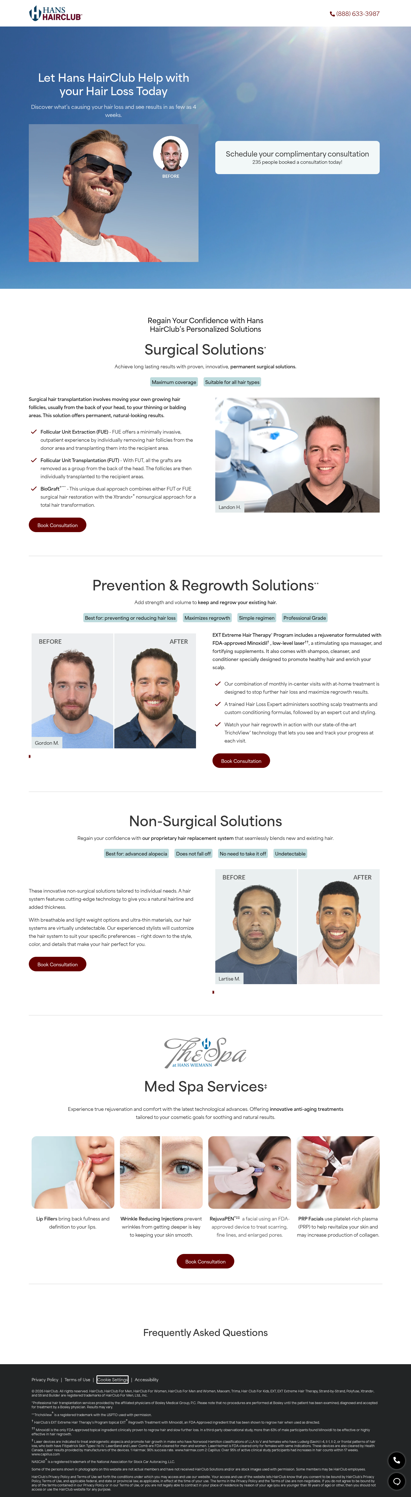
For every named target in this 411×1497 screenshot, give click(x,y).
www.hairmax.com (189, 1449)
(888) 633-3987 (358, 13)
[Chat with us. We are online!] (396, 1481)
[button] (29, 756)
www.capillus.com (46, 1454)
